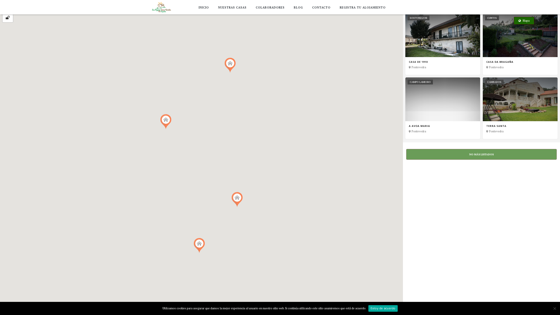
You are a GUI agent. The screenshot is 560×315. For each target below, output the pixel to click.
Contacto (321, 7)
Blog (298, 7)
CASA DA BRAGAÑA (499, 62)
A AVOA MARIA (419, 126)
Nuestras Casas (232, 7)
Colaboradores (270, 7)
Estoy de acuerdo (383, 308)
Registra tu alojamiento (363, 7)
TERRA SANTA (496, 126)
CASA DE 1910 (418, 62)
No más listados (481, 154)
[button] (237, 199)
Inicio (204, 7)
